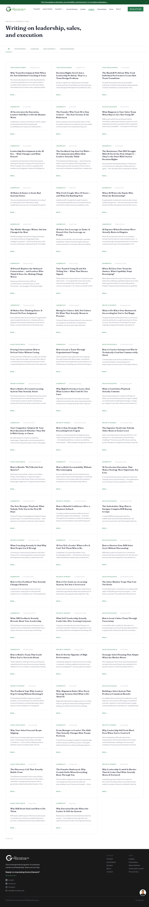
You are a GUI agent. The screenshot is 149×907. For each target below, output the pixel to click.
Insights (132, 859)
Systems (58, 9)
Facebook (12, 883)
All (9, 49)
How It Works (47, 9)
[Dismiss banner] (146, 2)
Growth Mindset (20, 49)
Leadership (35, 49)
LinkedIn (11, 880)
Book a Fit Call (135, 9)
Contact (110, 872)
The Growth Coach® (136, 869)
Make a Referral (134, 865)
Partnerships (133, 862)
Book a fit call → (11, 875)
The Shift (36, 9)
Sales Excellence (49, 49)
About (118, 9)
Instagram (11, 887)
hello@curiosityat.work (16, 890)
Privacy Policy (134, 872)
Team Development (67, 49)
